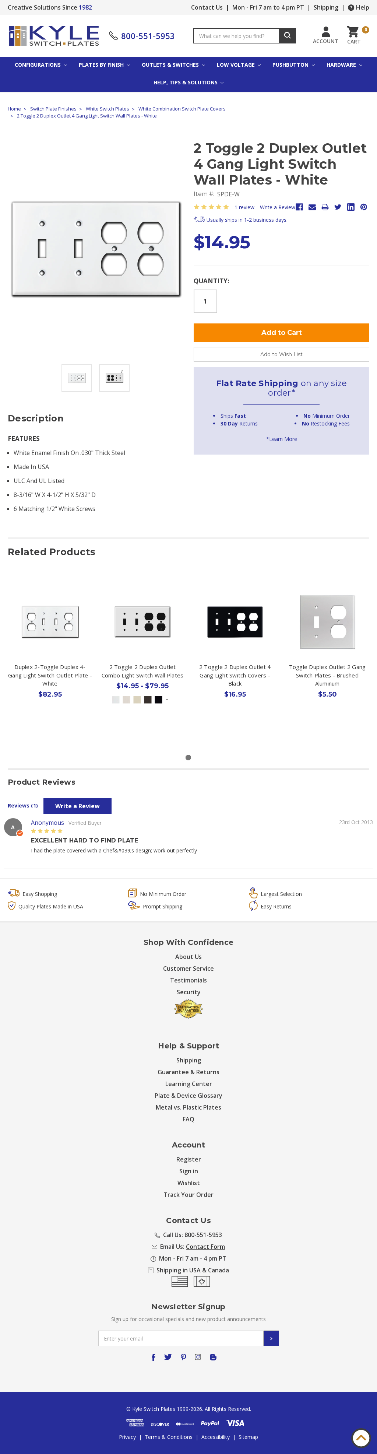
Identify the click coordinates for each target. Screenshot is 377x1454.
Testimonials (188, 980)
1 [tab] (188, 757)
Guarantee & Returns (188, 1072)
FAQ (188, 1119)
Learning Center (188, 1084)
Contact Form (205, 1247)
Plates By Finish (102, 64)
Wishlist (188, 1183)
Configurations (38, 64)
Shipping (326, 7)
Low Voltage (236, 64)
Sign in (188, 1171)
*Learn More (281, 438)
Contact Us (207, 7)
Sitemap (248, 1436)
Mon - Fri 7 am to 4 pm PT (268, 7)
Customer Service (188, 968)
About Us (188, 957)
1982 (85, 7)
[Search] (287, 35)
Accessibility (215, 1436)
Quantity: (211, 281)
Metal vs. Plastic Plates (188, 1107)
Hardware (342, 64)
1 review (244, 207)
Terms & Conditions (169, 1436)
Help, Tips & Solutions (186, 82)
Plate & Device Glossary (188, 1096)
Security (189, 992)
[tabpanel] (50, 660)
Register (188, 1159)
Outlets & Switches (171, 64)
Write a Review (277, 207)
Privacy (127, 1436)
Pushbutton (291, 64)
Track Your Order (188, 1195)
